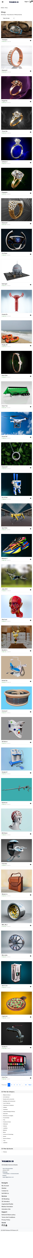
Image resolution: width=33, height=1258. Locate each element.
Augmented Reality (7, 1204)
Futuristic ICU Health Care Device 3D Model (4, 863)
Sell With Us (5, 1193)
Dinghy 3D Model (4, 345)
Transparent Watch (4, 39)
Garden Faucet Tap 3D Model (4, 1046)
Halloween (5, 1124)
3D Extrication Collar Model (4, 741)
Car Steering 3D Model (4, 253)
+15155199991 (6, 1173)
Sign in (27, 1)
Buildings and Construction (9, 1101)
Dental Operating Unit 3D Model (4, 680)
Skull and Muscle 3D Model (4, 619)
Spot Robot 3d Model (4, 528)
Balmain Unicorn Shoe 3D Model (4, 558)
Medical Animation (7, 1206)
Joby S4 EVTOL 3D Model (4, 589)
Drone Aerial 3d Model (4, 436)
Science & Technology (8, 1134)
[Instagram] (4, 1225)
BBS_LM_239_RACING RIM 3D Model (4, 924)
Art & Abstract (6, 1097)
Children (5, 1107)
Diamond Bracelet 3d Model (4, 467)
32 (26, 1085)
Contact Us (5, 1191)
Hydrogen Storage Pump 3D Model (4, 283)
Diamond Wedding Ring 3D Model (4, 70)
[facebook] (2, 1225)
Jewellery (5, 1128)
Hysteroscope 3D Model (4, 802)
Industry (5, 1126)
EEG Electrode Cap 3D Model (4, 833)
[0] (30, 2)
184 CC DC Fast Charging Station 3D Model (4, 985)
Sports (4, 1136)
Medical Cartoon (6, 1094)
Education (5, 1113)
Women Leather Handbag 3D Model (4, 894)
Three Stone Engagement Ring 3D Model (4, 131)
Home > (3, 7)
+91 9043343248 (14, 1173)
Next (30, 1085)
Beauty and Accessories (8, 1099)
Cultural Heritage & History (9, 1111)
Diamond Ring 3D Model (4, 222)
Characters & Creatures (8, 1105)
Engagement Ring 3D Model (4, 192)
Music (4, 1132)
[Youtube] (6, 1225)
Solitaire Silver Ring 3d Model (4, 161)
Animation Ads (6, 1209)
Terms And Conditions (8, 1217)
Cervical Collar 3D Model (4, 711)
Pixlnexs (5, 1151)
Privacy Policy (6, 1220)
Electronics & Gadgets (8, 1115)
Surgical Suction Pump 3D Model (4, 772)
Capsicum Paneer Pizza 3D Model (4, 1016)
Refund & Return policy (8, 1214)
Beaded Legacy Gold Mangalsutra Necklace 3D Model (4, 650)
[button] (3, 2)
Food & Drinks (6, 1117)
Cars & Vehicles (6, 1103)
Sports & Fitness (7, 1138)
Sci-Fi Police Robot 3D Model (4, 497)
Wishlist (4, 1188)
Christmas (5, 1109)
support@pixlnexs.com (8, 1177)
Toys (4, 1140)
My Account (5, 1185)
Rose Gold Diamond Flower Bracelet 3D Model (4, 375)
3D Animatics (6, 1201)
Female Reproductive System (4, 314)
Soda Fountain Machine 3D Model (4, 1077)
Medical (5, 1130)
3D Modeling (5, 1199)
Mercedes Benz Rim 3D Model (4, 955)
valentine (5, 1142)
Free (4, 1119)
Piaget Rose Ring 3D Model (4, 100)
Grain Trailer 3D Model (4, 406)
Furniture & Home (7, 1121)
